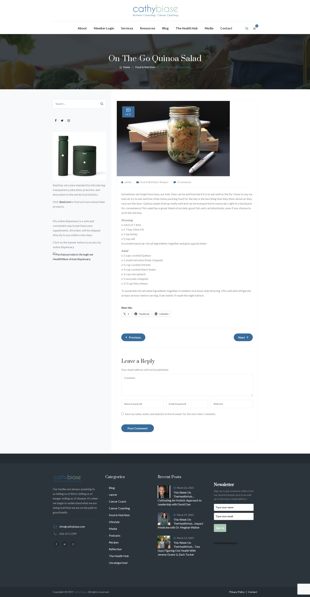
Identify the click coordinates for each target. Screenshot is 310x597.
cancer (113, 494)
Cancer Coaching (119, 508)
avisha (127, 182)
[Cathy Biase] (155, 10)
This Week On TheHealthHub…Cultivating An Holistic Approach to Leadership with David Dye (180, 498)
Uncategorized (118, 562)
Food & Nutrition (149, 182)
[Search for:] (79, 104)
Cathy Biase (80, 591)
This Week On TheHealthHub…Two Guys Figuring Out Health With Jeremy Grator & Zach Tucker (179, 548)
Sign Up (220, 527)
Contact (226, 28)
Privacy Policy (237, 591)
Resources (147, 28)
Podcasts (114, 535)
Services (127, 28)
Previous (135, 337)
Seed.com (65, 201)
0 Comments (184, 182)
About (82, 28)
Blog (165, 28)
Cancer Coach (117, 501)
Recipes (163, 182)
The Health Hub (187, 28)
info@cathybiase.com (72, 526)
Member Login (104, 28)
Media (209, 28)
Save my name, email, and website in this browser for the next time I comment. (170, 414)
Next (241, 337)
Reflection (115, 549)
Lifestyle (114, 521)
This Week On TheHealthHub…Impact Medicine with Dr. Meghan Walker (180, 523)
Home (126, 67)
